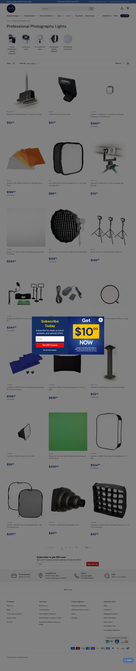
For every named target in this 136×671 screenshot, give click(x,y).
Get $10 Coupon (49, 345)
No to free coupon (50, 350)
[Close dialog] (101, 320)
